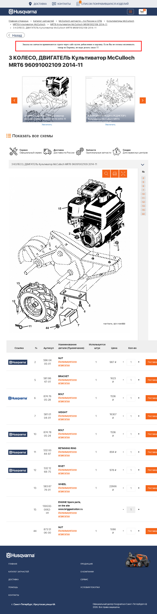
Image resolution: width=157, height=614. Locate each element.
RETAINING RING (67, 448)
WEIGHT (62, 412)
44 (143, 213)
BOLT (61, 394)
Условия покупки (90, 587)
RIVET (61, 466)
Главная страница (19, 21)
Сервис (84, 579)
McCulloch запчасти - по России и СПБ (80, 21)
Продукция (86, 564)
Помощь (13, 587)
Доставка (40, 4)
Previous (14, 100)
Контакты (64, 4)
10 (143, 193)
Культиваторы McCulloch (120, 21)
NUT (60, 358)
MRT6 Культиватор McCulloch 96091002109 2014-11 (78, 24)
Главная (12, 564)
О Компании (87, 571)
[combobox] (78, 164)
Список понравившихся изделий (104, 3)
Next (143, 100)
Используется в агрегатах (67, 363)
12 (143, 201)
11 (143, 197)
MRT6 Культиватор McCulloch (29, 24)
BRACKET (63, 376)
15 (143, 209)
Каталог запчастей (43, 21)
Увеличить (47, 124)
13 (143, 205)
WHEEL (62, 484)
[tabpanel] (46, 101)
